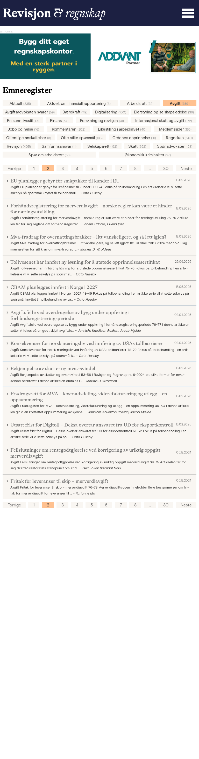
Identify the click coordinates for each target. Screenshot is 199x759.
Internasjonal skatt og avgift (163, 120)
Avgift (179, 103)
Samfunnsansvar (59, 146)
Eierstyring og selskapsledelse (164, 112)
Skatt (137, 146)
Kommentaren (68, 129)
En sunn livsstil (23, 120)
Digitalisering (110, 112)
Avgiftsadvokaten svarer (30, 112)
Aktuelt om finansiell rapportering (79, 103)
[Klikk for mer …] (99, 77)
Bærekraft (74, 112)
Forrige (14, 168)
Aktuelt (20, 103)
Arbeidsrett (140, 103)
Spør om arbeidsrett (49, 154)
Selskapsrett (102, 146)
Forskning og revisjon (102, 120)
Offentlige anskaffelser (28, 137)
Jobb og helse (23, 129)
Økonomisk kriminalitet (148, 154)
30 (165, 168)
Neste (186, 168)
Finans (59, 120)
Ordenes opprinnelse (134, 137)
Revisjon (19, 146)
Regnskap (179, 137)
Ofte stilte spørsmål (82, 137)
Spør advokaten (174, 146)
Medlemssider (175, 129)
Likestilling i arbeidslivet (122, 129)
